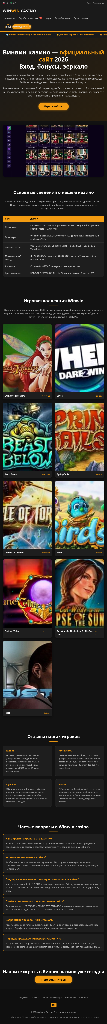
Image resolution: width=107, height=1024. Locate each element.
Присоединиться (21, 26)
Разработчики (62, 18)
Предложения (81, 18)
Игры (48, 18)
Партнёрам (70, 997)
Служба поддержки (30, 18)
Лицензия (23, 997)
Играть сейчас (53, 106)
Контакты (83, 997)
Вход (8, 26)
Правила (36, 997)
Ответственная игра (52, 997)
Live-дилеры (9, 18)
